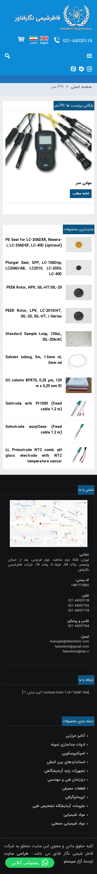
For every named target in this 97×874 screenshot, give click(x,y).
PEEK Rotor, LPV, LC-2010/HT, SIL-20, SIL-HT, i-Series (33, 313)
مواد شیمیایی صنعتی (68, 823)
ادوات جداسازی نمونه (68, 744)
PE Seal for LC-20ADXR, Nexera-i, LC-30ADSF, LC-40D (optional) (33, 242)
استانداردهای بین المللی (66, 762)
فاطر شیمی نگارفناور (48, 18)
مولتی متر (84, 183)
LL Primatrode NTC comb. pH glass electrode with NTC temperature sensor (33, 455)
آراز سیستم (73, 861)
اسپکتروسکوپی (73, 753)
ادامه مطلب (80, 193)
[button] (29, 862)
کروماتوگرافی (75, 797)
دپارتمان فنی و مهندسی (66, 780)
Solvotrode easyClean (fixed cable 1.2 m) (33, 429)
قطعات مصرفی (73, 788)
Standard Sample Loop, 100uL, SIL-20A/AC (33, 336)
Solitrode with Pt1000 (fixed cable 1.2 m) (33, 406)
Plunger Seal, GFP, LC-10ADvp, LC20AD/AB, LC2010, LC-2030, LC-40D (33, 268)
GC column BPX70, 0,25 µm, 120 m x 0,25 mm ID (33, 383)
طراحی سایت (16, 853)
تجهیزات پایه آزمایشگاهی (64, 771)
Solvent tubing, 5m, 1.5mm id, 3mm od (33, 360)
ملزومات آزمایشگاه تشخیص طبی (59, 806)
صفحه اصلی (81, 87)
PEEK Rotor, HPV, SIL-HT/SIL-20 (34, 287)
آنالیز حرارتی (75, 736)
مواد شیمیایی (74, 815)
